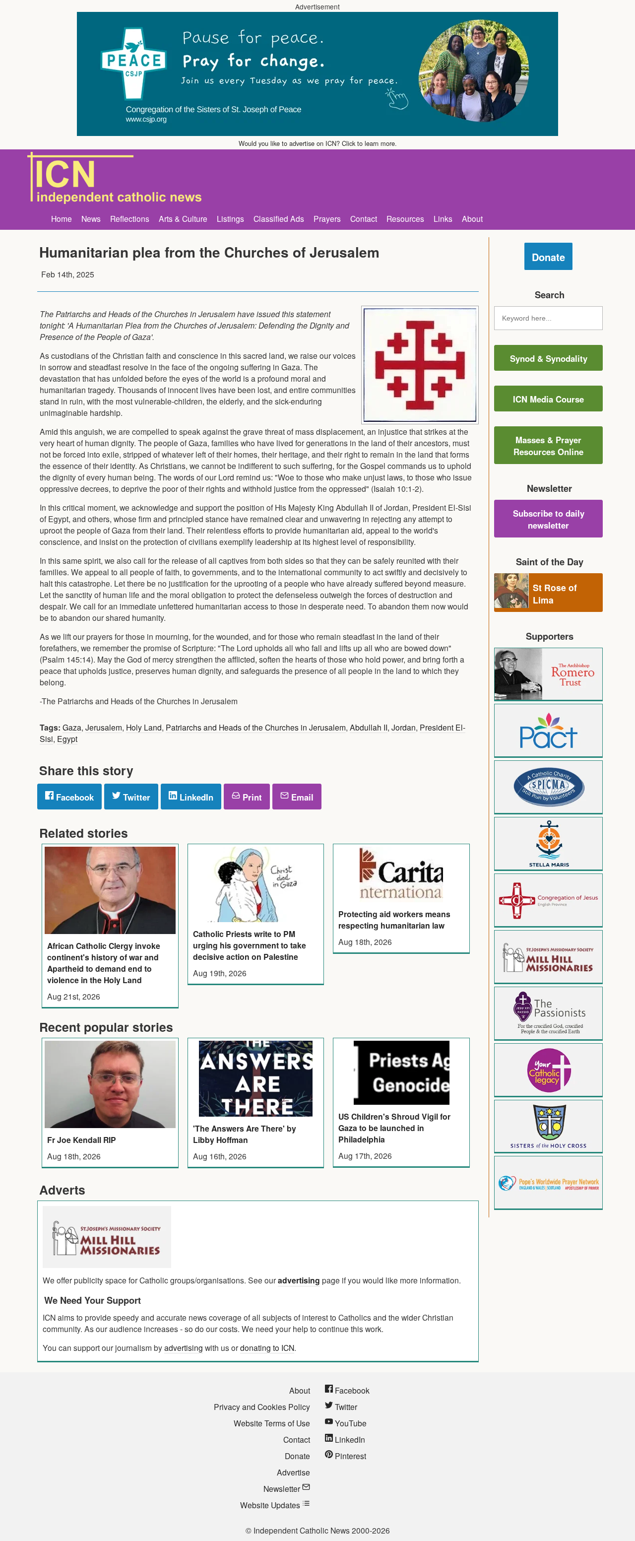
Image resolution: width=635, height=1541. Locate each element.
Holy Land (144, 727)
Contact (363, 218)
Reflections (129, 218)
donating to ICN (267, 1347)
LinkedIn (195, 797)
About (472, 218)
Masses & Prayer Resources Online (548, 446)
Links (443, 218)
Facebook (74, 797)
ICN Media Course (548, 399)
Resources (405, 218)
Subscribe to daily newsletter (548, 519)
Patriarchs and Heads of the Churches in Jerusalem (256, 727)
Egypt (67, 738)
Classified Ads (279, 218)
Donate (548, 257)
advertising (299, 1280)
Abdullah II (368, 727)
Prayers (327, 218)
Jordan (403, 727)
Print (251, 797)
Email (301, 797)
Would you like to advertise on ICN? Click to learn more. (318, 143)
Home (61, 218)
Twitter (135, 797)
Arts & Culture (183, 218)
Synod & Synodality (548, 358)
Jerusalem (103, 727)
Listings (230, 218)
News (91, 218)
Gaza (72, 727)
